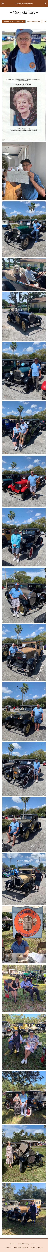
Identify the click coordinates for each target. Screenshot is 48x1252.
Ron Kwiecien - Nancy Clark (13, 21)
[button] (3, 3)
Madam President (33, 21)
